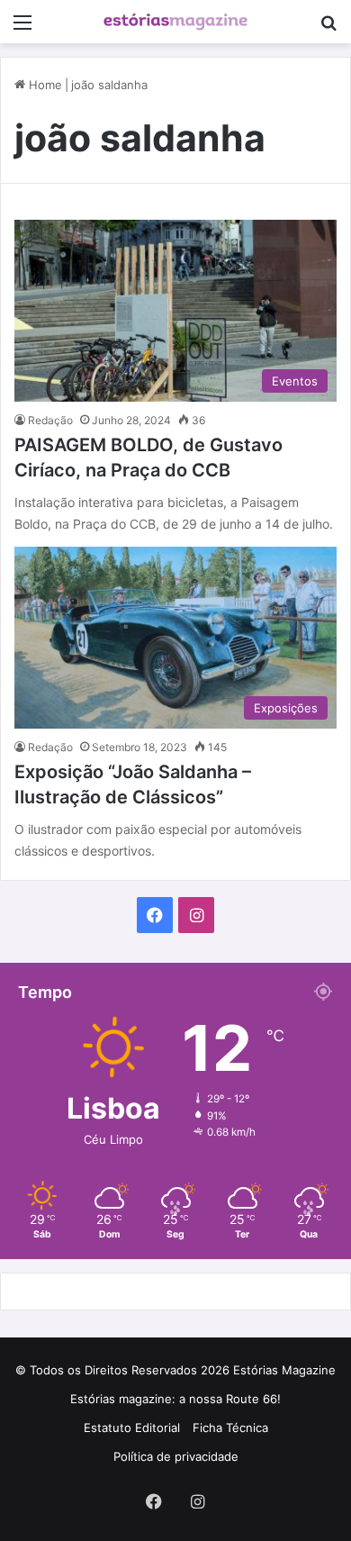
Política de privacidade (175, 1456)
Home (43, 84)
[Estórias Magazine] (176, 22)
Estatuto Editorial (132, 1427)
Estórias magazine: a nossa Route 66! (175, 1398)
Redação (50, 420)
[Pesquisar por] (329, 28)
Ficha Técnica (230, 1427)
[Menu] (23, 28)
